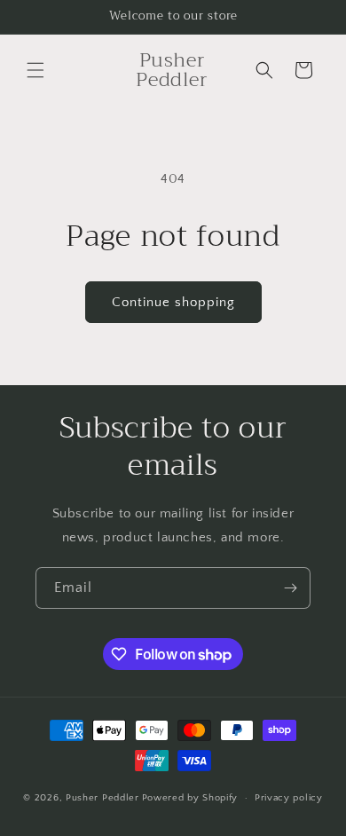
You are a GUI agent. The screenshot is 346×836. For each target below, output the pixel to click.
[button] (35, 70)
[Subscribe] (290, 588)
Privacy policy (289, 798)
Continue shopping (173, 302)
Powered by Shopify (190, 798)
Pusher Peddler (102, 798)
